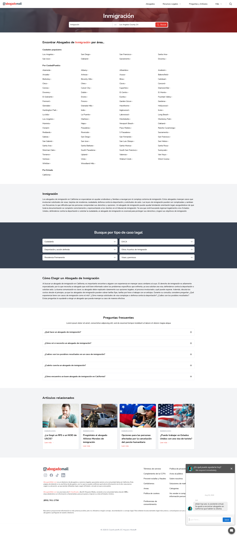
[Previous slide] (45, 426)
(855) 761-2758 (51, 500)
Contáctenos (149, 483)
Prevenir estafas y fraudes (155, 478)
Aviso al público (176, 473)
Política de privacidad (178, 468)
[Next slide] (191, 426)
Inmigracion (50, 431)
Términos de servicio (152, 468)
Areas (146, 488)
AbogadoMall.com (50, 482)
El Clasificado (74, 492)
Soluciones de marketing (179, 483)
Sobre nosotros (176, 478)
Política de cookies (152, 493)
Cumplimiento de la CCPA (155, 473)
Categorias (174, 488)
